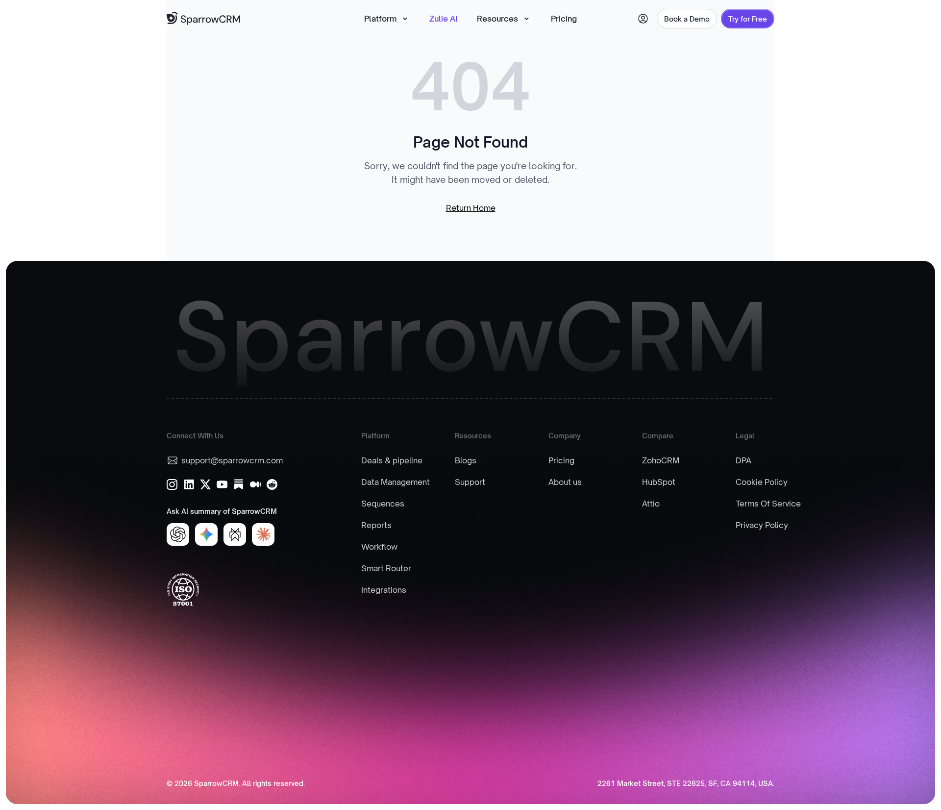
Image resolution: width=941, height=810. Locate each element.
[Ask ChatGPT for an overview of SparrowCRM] (178, 534)
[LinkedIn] (188, 484)
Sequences (382, 503)
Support (470, 482)
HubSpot (658, 482)
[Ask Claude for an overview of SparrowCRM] (263, 534)
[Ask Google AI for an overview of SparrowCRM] (206, 534)
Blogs (465, 460)
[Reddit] (272, 484)
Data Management (395, 482)
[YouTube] (222, 484)
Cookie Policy (762, 482)
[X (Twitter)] (205, 484)
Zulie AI (443, 19)
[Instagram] (172, 484)
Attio (651, 503)
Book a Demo (687, 19)
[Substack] (238, 484)
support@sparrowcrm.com (232, 460)
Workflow (379, 547)
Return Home (470, 208)
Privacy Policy (762, 525)
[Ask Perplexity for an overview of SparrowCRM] (234, 534)
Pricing (564, 19)
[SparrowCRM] (204, 19)
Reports (376, 525)
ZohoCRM (660, 460)
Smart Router (386, 568)
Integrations (383, 590)
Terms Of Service (768, 503)
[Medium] (255, 484)
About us (565, 482)
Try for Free (747, 19)
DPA (743, 460)
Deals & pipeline (391, 460)
